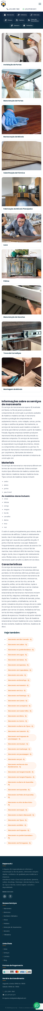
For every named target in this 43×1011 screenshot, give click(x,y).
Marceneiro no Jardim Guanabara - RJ (20, 836)
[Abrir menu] (40, 4)
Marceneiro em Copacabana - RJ (19, 670)
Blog (5, 960)
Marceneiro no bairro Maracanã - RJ (21, 815)
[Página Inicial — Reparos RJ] (3, 4)
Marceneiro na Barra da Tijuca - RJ (20, 726)
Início (5, 949)
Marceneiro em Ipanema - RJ (18, 665)
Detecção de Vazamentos (12, 927)
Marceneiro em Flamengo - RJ (18, 696)
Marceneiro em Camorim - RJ (18, 731)
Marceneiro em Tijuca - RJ (17, 820)
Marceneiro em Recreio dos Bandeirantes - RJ (18, 765)
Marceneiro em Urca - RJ (16, 690)
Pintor (6, 920)
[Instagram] (10, 896)
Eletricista (7, 912)
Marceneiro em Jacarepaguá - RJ (19, 754)
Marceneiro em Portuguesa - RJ (19, 843)
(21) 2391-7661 (14, 9)
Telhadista (7, 935)
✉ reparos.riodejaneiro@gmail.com (14, 998)
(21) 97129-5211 (30, 9)
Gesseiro (7, 931)
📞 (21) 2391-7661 (9, 991)
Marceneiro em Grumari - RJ (18, 744)
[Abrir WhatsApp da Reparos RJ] (37, 1005)
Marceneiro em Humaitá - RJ (18, 685)
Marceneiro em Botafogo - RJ (18, 680)
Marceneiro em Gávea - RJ (17, 660)
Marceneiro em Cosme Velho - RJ (19, 711)
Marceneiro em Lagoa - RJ (17, 655)
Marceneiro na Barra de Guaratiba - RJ (21, 783)
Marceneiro (7, 908)
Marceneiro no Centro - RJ (17, 721)
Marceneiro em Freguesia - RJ (18, 830)
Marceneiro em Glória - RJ (17, 716)
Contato (6, 956)
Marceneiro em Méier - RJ (17, 825)
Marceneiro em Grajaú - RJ (17, 810)
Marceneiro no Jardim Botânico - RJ (21, 650)
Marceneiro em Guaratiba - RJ (19, 790)
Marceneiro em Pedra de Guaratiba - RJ (21, 796)
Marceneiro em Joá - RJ (16, 759)
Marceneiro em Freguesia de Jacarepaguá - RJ (18, 737)
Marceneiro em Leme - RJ (17, 675)
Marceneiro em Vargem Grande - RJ (20, 772)
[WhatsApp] (5, 896)
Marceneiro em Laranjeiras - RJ (19, 706)
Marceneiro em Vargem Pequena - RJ (21, 777)
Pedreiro (6, 923)
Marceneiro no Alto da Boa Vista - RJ (20, 803)
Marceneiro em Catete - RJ (17, 701)
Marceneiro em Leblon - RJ (17, 644)
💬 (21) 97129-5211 (9, 995)
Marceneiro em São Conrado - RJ (20, 639)
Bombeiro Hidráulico (11, 916)
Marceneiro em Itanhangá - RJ (19, 749)
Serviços (6, 953)
